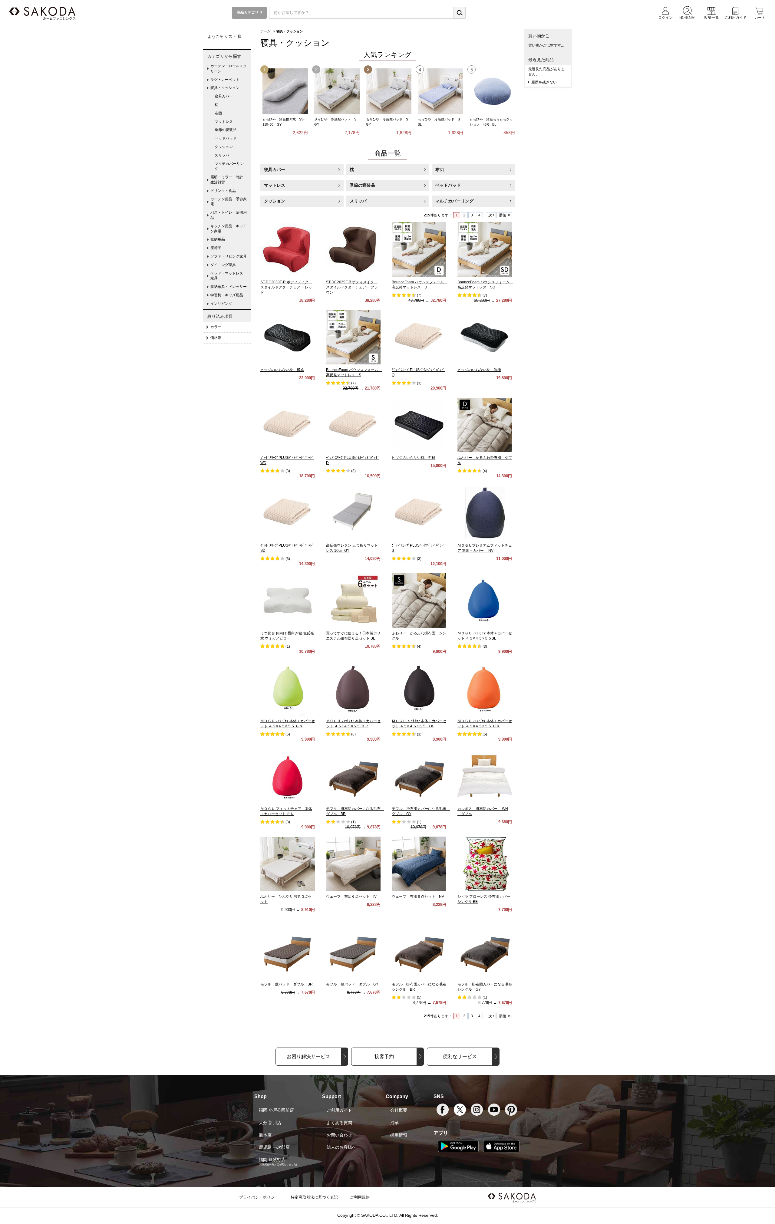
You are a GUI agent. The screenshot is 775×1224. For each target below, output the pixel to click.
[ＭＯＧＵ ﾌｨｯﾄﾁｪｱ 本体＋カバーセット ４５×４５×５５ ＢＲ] (353, 688)
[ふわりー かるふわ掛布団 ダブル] (484, 425)
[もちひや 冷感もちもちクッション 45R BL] (492, 91)
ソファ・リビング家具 (228, 256)
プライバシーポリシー (259, 1197)
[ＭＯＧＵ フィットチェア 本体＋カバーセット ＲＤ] (287, 776)
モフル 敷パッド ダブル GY (352, 984)
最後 (502, 215)
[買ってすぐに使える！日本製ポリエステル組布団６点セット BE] (353, 600)
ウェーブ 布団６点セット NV (418, 896)
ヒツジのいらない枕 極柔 (282, 370)
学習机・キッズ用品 (226, 295)
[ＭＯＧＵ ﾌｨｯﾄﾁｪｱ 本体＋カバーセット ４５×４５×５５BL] (484, 600)
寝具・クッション (224, 88)
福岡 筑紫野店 (272, 1159)
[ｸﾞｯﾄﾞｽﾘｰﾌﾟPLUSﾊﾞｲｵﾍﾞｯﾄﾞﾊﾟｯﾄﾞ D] (353, 425)
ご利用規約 (360, 1197)
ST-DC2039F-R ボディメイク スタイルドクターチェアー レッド (286, 287)
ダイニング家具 (223, 265)
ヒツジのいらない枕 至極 (413, 458)
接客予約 (384, 1056)
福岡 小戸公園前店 (276, 1110)
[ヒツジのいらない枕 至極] (419, 425)
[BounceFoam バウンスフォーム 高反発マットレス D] (419, 249)
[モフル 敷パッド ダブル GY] (353, 951)
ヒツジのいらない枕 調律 (479, 370)
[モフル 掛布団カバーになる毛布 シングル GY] (484, 951)
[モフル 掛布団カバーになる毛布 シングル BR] (419, 951)
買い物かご (538, 35)
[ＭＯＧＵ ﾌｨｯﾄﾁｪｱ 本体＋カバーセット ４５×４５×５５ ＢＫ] (419, 688)
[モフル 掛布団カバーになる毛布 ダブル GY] (419, 776)
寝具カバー (274, 169)
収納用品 (217, 239)
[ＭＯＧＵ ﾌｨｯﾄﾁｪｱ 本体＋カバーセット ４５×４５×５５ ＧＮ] (287, 688)
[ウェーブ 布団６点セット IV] (353, 864)
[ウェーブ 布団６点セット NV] (419, 864)
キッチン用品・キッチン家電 (228, 228)
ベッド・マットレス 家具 (228, 276)
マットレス (274, 185)
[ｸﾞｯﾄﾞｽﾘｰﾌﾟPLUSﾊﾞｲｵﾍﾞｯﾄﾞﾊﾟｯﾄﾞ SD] (287, 513)
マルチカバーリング (454, 201)
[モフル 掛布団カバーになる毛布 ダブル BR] (353, 776)
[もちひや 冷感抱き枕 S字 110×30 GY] (285, 91)
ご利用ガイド (339, 1110)
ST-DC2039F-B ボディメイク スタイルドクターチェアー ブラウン (352, 287)
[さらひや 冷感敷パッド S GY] (337, 91)
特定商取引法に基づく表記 (314, 1197)
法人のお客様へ (341, 1147)
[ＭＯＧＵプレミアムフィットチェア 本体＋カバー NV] (484, 513)
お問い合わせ (339, 1135)
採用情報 (398, 1135)
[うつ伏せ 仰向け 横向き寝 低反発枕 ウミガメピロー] (287, 600)
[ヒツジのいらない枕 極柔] (287, 337)
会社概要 (398, 1110)
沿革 (394, 1122)
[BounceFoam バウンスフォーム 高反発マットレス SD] (484, 249)
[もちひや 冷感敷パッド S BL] (440, 91)
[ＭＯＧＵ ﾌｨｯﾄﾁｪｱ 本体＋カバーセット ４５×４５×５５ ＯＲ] (484, 688)
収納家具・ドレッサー (228, 287)
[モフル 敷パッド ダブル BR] (287, 951)
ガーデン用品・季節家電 (228, 201)
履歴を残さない (544, 82)
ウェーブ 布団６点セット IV (351, 896)
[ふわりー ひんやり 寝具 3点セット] (287, 864)
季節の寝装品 (362, 185)
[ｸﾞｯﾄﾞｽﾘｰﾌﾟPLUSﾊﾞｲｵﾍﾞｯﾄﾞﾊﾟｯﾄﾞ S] (419, 513)
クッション (274, 201)
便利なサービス (460, 1056)
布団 (439, 169)
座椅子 (215, 248)
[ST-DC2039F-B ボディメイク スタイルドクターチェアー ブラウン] (353, 249)
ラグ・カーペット (224, 79)
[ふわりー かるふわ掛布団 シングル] (419, 600)
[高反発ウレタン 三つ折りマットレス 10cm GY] (353, 513)
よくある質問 (339, 1122)
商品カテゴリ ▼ (249, 12)
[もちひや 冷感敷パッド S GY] (388, 91)
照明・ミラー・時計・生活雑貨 (228, 179)
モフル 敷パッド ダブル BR (286, 984)
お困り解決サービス (308, 1056)
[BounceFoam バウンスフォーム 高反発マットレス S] (353, 337)
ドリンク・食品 (223, 191)
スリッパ (358, 201)
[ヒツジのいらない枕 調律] (484, 337)
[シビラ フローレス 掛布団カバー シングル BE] (484, 864)
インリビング (221, 303)
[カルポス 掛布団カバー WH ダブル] (484, 776)
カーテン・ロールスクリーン (228, 68)
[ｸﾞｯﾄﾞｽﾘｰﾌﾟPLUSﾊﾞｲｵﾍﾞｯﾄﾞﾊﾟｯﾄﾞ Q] (419, 337)
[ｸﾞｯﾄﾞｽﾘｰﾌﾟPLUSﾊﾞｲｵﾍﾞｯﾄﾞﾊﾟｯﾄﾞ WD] (287, 425)
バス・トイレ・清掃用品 (228, 215)
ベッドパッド (448, 185)
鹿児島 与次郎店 (274, 1147)
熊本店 (265, 1135)
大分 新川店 (270, 1122)
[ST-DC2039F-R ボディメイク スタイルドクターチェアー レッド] (287, 249)
